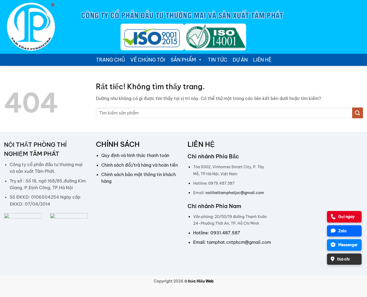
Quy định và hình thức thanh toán (135, 155)
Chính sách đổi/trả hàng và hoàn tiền (139, 165)
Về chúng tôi (147, 60)
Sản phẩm (183, 60)
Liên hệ (262, 60)
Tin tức (217, 60)
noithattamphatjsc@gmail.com (235, 192)
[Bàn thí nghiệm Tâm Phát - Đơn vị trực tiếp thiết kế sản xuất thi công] (31, 27)
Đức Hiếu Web (201, 281)
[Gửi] (357, 113)
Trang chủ (110, 60)
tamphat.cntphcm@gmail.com (239, 242)
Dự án (240, 60)
